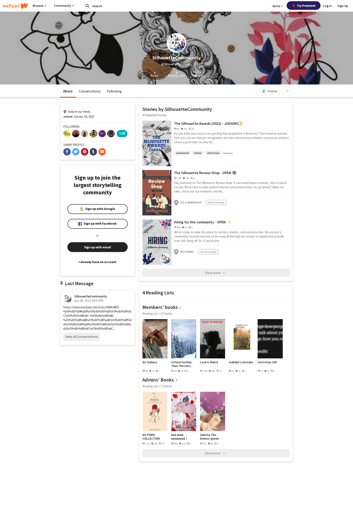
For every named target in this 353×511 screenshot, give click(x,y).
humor (198, 152)
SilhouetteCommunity (90, 296)
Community (63, 5)
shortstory (213, 152)
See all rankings (216, 202)
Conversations (90, 91)
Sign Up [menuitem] (342, 6)
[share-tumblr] (93, 151)
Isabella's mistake (241, 362)
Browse (38, 5)
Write (277, 6)
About (68, 91)
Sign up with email (97, 247)
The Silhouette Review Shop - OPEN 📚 (205, 172)
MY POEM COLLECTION (151, 436)
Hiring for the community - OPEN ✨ (202, 222)
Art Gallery (149, 362)
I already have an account (97, 262)
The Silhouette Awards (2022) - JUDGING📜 (208, 123)
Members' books (160, 307)
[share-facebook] (67, 151)
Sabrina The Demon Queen (209, 436)
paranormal (182, 152)
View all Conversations (81, 336)
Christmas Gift (267, 362)
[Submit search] (87, 5)
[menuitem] (270, 91)
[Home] (15, 5)
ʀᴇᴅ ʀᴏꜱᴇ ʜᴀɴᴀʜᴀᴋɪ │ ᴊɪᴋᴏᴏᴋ (179, 436)
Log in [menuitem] (327, 6)
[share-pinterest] (84, 151)
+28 (122, 133)
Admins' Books (158, 380)
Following (114, 91)
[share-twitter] (75, 151)
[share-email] (102, 151)
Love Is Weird (209, 362)
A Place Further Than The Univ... (181, 364)
